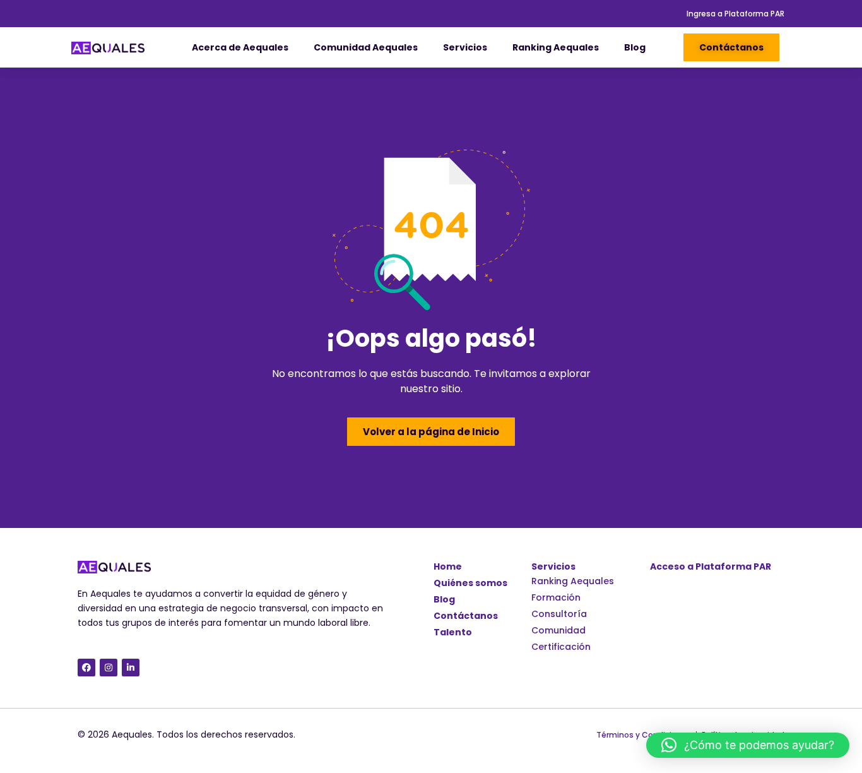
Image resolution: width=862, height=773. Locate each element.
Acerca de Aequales (240, 47)
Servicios (465, 47)
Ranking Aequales (555, 47)
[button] (747, 745)
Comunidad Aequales (366, 47)
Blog (635, 47)
